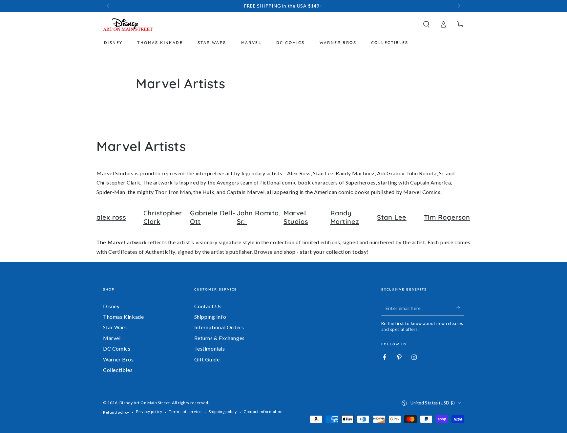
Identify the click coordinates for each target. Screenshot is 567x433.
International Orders (219, 327)
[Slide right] (458, 6)
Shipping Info (210, 317)
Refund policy (116, 412)
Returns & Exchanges (219, 338)
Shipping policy (223, 411)
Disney (111, 306)
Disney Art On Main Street (144, 402)
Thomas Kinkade (123, 317)
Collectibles (118, 370)
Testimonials (209, 348)
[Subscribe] (460, 308)
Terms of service (185, 411)
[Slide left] (108, 6)
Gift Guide (207, 359)
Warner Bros (118, 359)
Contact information (263, 411)
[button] (426, 24)
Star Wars (115, 327)
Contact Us (208, 306)
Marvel (112, 338)
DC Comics (116, 348)
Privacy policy (149, 411)
